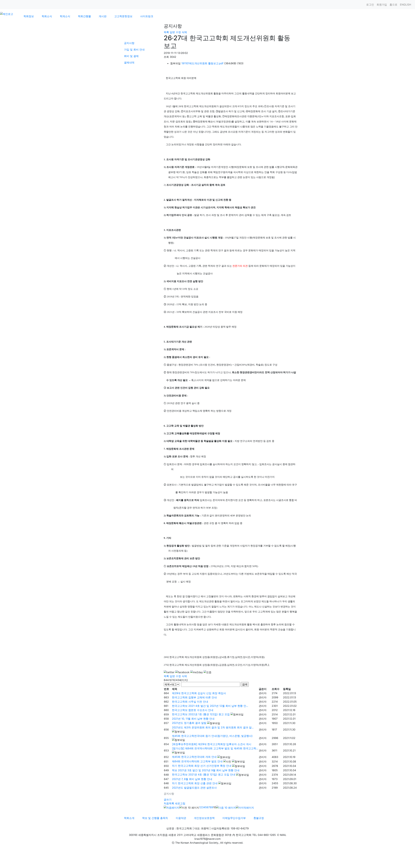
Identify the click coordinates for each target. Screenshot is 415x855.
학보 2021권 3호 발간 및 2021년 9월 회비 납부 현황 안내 (205, 770)
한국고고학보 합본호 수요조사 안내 (192, 710)
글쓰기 (168, 799)
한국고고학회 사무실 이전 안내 (190, 701)
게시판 (103, 16)
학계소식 (65, 16)
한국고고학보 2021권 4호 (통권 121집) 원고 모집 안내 (203, 774)
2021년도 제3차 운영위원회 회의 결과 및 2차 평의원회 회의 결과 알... (213, 727)
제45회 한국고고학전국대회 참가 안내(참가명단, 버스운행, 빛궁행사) (212, 735)
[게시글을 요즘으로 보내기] (207, 672)
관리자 (263, 693)
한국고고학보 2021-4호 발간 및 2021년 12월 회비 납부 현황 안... (210, 705)
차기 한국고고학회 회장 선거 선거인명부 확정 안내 (201, 765)
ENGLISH (405, 4)
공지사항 (129, 43)
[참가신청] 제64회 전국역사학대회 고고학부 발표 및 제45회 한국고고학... (215, 748)
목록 (166, 32)
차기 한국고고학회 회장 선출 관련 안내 (195, 783)
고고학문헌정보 (123, 16)
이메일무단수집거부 (234, 818)
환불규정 (259, 818)
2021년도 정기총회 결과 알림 (189, 722)
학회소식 (47, 16)
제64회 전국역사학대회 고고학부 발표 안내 (197, 761)
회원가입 (382, 4)
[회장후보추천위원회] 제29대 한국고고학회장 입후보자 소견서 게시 (211, 744)
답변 (172, 32)
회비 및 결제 (131, 56)
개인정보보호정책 (204, 818)
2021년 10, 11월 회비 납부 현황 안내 (193, 718)
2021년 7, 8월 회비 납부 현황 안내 (192, 779)
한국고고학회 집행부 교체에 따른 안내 (194, 697)
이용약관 (181, 818)
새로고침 (180, 803)
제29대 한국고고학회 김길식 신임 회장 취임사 (199, 693)
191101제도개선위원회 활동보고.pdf (202, 63)
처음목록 (169, 803)
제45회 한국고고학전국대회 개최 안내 (194, 756)
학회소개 (129, 818)
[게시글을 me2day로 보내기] (196, 672)
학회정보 (29, 16)
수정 (178, 32)
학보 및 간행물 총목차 (155, 818)
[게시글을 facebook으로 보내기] (182, 672)
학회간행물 (84, 16)
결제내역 (129, 62)
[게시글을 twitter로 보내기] (169, 672)
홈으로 (393, 4)
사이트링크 (146, 16)
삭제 (184, 32)
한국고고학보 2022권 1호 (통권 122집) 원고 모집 (201, 714)
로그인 (370, 4)
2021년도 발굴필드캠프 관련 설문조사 (194, 787)
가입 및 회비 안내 (134, 49)
